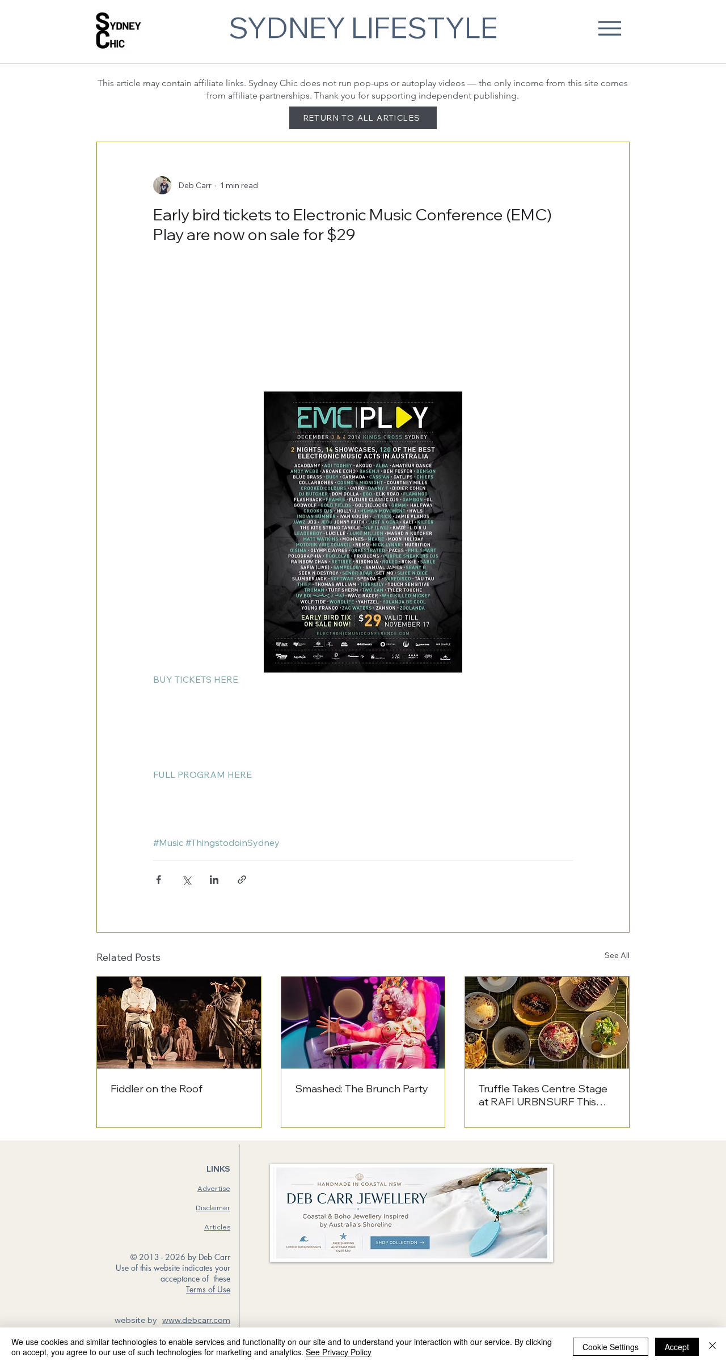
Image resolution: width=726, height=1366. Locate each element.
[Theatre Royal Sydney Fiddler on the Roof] (179, 1023)
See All (617, 955)
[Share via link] (242, 879)
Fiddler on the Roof (156, 1088)
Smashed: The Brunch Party (361, 1088)
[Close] (712, 1347)
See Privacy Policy (339, 1352)
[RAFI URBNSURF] (547, 1023)
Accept (677, 1346)
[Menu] (609, 28)
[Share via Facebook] (158, 879)
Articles (217, 1227)
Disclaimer (213, 1207)
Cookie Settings (611, 1346)
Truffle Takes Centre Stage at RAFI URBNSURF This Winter (543, 1095)
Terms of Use (208, 1289)
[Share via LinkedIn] (214, 879)
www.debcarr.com (196, 1320)
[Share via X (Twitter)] (186, 879)
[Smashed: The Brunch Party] (363, 1023)
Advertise (213, 1188)
